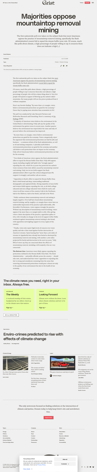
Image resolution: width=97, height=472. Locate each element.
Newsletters (62, 431)
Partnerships (34, 440)
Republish (61, 440)
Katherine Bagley (57, 375)
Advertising (62, 438)
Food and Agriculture (8, 442)
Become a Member (64, 436)
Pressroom (34, 442)
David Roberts (7, 54)
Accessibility (62, 442)
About (32, 431)
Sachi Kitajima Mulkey (36, 373)
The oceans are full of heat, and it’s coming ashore (37, 369)
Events (61, 433)
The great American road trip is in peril (62, 372)
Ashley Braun (6, 343)
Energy (4, 431)
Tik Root (33, 386)
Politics (5, 433)
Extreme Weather (7, 440)
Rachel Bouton (82, 365)
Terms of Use (6, 467)
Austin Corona (81, 390)
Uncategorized (15, 343)
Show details (26, 469)
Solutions (5, 436)
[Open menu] (92, 3)
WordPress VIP (15, 465)
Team (32, 433)
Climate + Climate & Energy (61, 62)
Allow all (65, 459)
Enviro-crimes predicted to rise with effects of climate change (33, 336)
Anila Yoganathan (35, 363)
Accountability (6, 438)
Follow (81, 2)
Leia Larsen (6, 377)
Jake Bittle (81, 377)
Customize (64, 463)
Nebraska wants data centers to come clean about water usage (37, 358)
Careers (33, 438)
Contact (33, 436)
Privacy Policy (13, 467)
